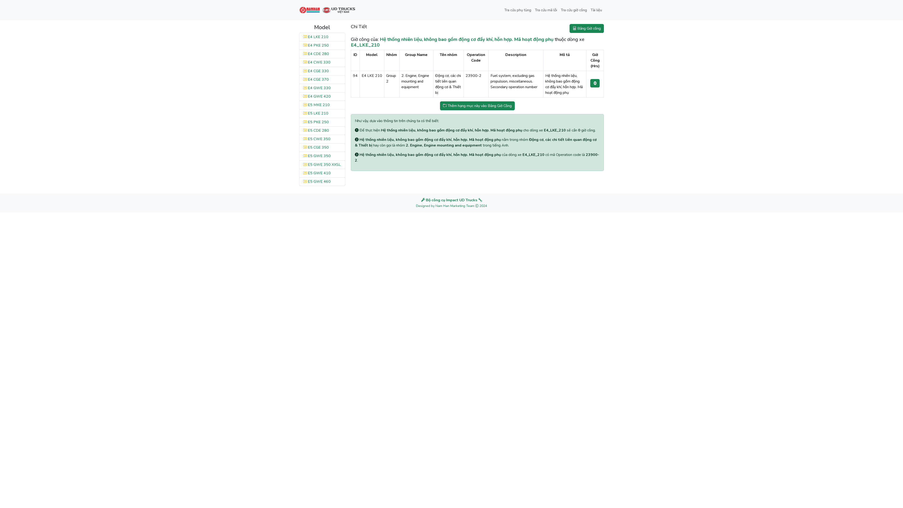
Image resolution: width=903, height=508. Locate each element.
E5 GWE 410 (319, 173)
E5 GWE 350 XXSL (324, 164)
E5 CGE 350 (318, 147)
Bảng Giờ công (588, 28)
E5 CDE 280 (318, 130)
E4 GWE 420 (319, 96)
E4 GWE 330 (319, 88)
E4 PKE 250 (318, 45)
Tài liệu (596, 10)
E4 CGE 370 (318, 79)
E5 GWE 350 (319, 156)
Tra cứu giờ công (574, 10)
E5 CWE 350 (318, 139)
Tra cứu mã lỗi (546, 10)
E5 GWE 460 (319, 181)
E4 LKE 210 (317, 37)
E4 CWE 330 (318, 62)
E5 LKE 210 (317, 113)
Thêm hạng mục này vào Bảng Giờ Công (479, 105)
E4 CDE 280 (318, 53)
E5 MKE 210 (318, 104)
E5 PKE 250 (318, 122)
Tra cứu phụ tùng (517, 10)
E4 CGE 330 (318, 71)
